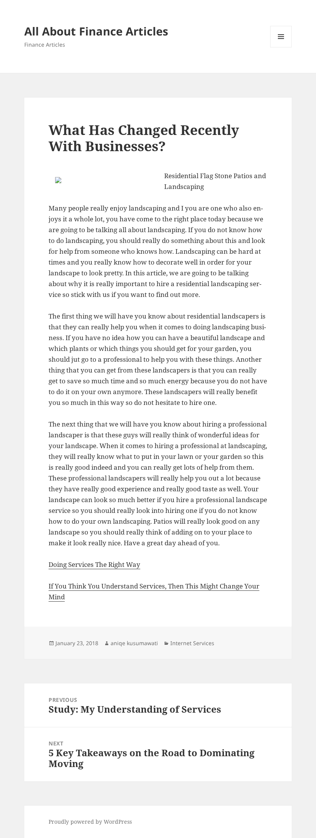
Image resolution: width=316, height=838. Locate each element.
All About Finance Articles (96, 31)
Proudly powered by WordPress (90, 821)
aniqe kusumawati (134, 643)
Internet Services (192, 643)
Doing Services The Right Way (94, 564)
